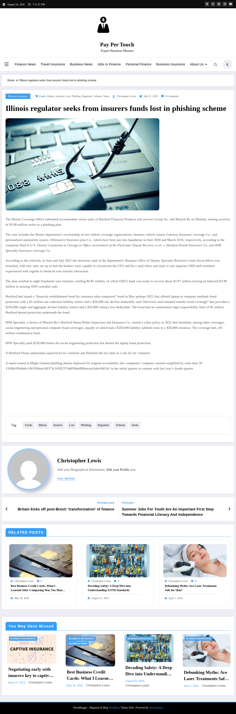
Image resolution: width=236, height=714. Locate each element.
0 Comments (171, 96)
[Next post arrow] (229, 509)
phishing (76, 96)
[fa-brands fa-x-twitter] (213, 4)
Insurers (60, 96)
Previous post (106, 502)
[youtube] (230, 4)
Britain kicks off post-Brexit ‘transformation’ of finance (66, 509)
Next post (128, 502)
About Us (197, 64)
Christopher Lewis (126, 96)
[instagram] (225, 4)
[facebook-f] (207, 4)
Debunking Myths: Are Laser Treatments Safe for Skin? (191, 588)
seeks (106, 96)
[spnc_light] (227, 64)
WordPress (114, 707)
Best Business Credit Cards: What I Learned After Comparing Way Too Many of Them (37, 588)
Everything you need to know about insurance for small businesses (204, 676)
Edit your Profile (118, 469)
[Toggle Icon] (6, 64)
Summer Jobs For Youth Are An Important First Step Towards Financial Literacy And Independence (168, 511)
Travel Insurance (53, 64)
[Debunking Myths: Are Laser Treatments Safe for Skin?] (195, 560)
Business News (81, 64)
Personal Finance (138, 64)
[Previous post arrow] (7, 509)
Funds (42, 96)
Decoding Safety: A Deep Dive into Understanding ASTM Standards (109, 588)
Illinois (50, 96)
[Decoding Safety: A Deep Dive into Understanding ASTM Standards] (118, 560)
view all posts (66, 478)
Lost (67, 96)
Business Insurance (170, 64)
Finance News (25, 64)
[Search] (215, 64)
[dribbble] (219, 4)
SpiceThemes (156, 707)
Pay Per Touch (117, 44)
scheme (98, 96)
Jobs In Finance (109, 64)
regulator (87, 96)
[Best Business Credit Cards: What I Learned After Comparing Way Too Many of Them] (40, 560)
